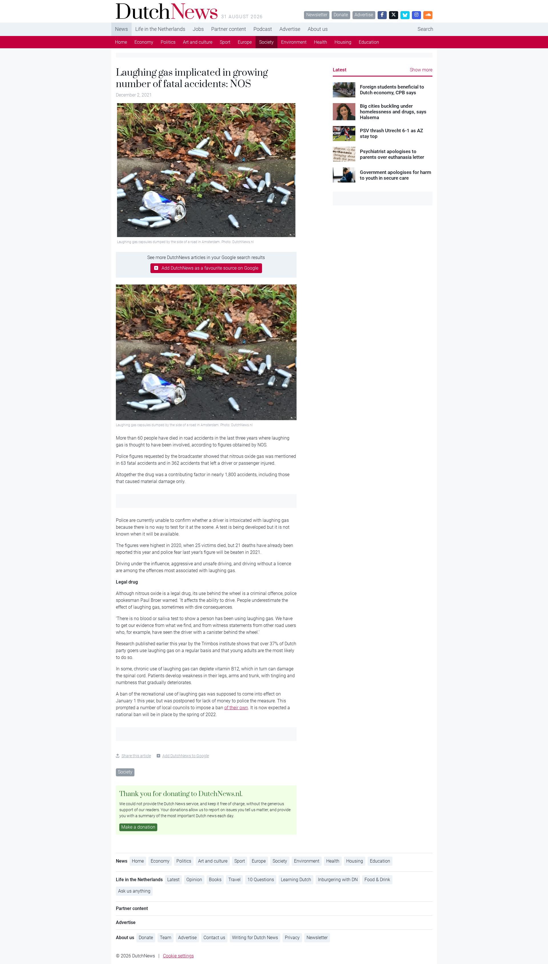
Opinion (194, 879)
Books (215, 879)
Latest (339, 70)
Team (165, 937)
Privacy (292, 937)
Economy (143, 42)
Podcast (262, 29)
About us (318, 29)
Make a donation (138, 827)
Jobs (198, 29)
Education (369, 42)
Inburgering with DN (338, 879)
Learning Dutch (296, 879)
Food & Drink (377, 879)
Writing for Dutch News (255, 937)
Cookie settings (178, 956)
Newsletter (316, 14)
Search (425, 29)
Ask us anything (134, 891)
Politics (168, 42)
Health (320, 42)
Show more (421, 70)
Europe (245, 42)
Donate (341, 14)
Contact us (214, 937)
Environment (294, 42)
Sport (225, 42)
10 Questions (260, 879)
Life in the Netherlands (160, 29)
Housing (343, 42)
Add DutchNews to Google (185, 755)
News (121, 29)
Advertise (363, 14)
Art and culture (197, 42)
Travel (234, 879)
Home (121, 42)
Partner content (228, 29)
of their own (236, 707)
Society (266, 42)
